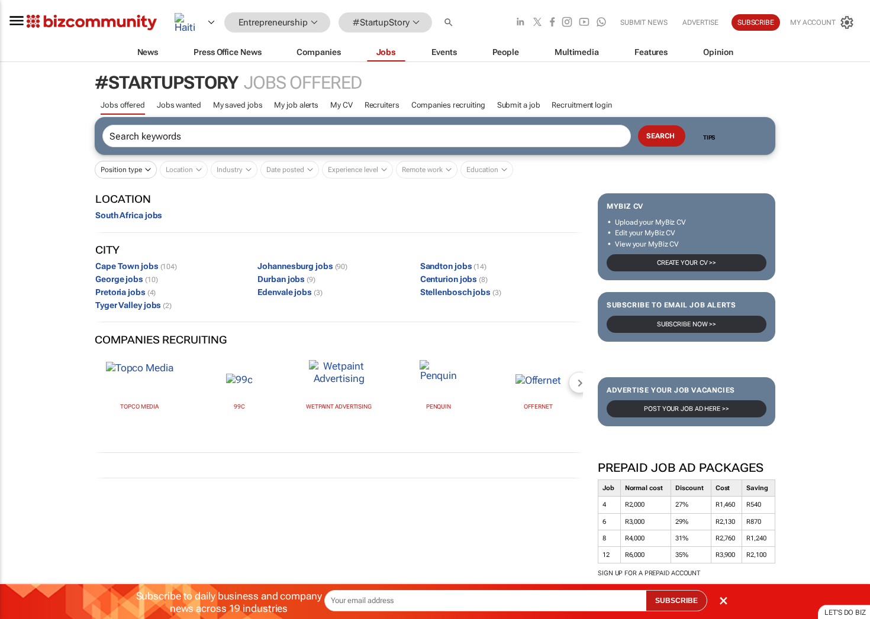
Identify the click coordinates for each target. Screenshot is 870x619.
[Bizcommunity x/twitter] (537, 23)
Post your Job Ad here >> (686, 409)
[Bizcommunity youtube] (584, 23)
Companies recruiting (448, 105)
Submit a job (518, 105)
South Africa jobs (128, 215)
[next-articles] (579, 382)
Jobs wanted (179, 105)
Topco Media (139, 406)
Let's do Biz (845, 612)
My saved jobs (238, 105)
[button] (449, 23)
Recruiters (382, 105)
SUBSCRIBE (676, 601)
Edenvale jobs (289, 292)
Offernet (538, 406)
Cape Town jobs (136, 266)
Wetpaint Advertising (339, 406)
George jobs (126, 279)
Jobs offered (123, 105)
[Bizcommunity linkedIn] (520, 23)
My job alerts (296, 105)
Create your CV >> (686, 263)
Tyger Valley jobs (133, 305)
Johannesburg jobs (302, 266)
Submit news (644, 22)
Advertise (700, 22)
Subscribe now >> (686, 324)
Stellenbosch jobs (460, 292)
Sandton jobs (453, 266)
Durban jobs (286, 279)
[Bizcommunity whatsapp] (601, 23)
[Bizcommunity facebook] (552, 23)
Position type (121, 170)
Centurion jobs (454, 279)
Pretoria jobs (125, 292)
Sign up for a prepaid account (649, 573)
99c (239, 406)
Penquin (438, 406)
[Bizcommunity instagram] (567, 23)
